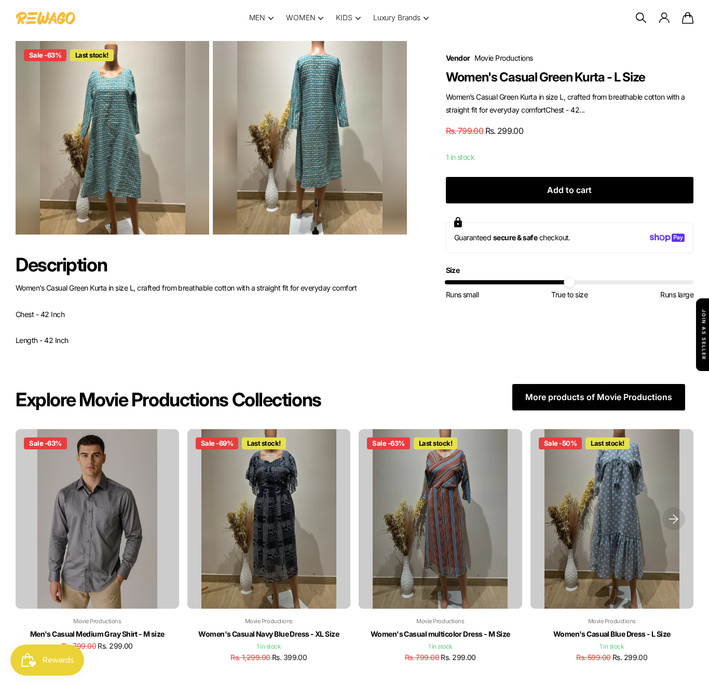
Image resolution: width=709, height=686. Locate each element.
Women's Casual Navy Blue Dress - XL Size (268, 633)
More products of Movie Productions (598, 397)
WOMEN (300, 17)
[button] (673, 519)
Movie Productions (503, 57)
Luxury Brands (396, 17)
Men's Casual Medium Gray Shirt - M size (97, 633)
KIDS (344, 17)
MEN (257, 17)
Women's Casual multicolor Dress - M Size (440, 633)
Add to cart (569, 190)
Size (453, 270)
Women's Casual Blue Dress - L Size (612, 633)
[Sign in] (664, 18)
